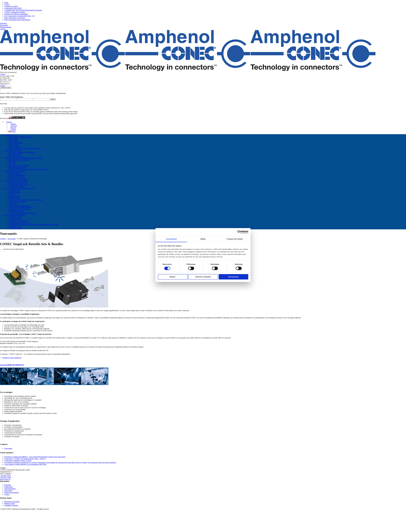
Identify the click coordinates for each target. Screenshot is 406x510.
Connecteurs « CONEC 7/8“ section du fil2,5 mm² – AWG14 (24, 459)
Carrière (2, 29)
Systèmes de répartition (16, 211)
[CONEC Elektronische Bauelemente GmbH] (187, 70)
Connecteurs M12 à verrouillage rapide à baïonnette (25, 200)
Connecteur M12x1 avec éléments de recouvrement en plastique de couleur (33, 224)
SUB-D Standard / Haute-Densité (19, 137)
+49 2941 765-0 (5, 475)
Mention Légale (9, 503)
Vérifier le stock (5, 88)
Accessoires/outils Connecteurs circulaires (22, 213)
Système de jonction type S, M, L (19, 223)
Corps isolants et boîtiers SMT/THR (20, 207)
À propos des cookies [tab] (235, 239)
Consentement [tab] (171, 239)
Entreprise (3, 23)
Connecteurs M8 (14, 190)
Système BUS (13, 204)
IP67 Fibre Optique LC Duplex (18, 165)
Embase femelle (13, 198)
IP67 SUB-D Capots (15, 156)
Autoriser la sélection (203, 277)
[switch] (191, 268)
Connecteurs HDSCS (15, 228)
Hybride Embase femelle (16, 177)
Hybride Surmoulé (14, 173)
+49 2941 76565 (5, 477)
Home (6, 2)
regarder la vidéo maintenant (11, 358)
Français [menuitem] (9, 122)
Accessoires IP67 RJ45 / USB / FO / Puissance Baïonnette (27, 169)
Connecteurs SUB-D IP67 (13, 8)
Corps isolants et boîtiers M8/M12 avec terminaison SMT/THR (25, 464)
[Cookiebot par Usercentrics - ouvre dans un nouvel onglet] (239, 232)
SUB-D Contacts (14, 146)
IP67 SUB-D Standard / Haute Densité (21, 152)
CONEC (3, 239)
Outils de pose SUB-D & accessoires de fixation (24, 148)
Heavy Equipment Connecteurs (14, 18)
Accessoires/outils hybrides (17, 179)
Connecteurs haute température (18, 205)
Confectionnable (13, 196)
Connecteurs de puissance (17, 202)
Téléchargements (5, 27)
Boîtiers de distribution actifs (17, 183)
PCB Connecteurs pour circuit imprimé (17, 20)
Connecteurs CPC (14, 226)
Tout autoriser (233, 277)
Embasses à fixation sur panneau (19, 209)
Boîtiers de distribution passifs (18, 184)
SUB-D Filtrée (13, 141)
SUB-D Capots (13, 145)
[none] (205, 126)
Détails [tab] (203, 239)
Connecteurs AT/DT (15, 217)
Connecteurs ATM (14, 219)
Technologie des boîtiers (16, 186)
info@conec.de (5, 479)
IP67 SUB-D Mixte (15, 154)
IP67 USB (11, 164)
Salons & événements (11, 492)
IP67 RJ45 (12, 162)
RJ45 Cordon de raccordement (18, 160)
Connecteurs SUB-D (11, 6)
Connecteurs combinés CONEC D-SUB (17, 460)
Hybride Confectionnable (16, 175)
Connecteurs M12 (14, 192)
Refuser (173, 277)
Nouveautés (4, 25)
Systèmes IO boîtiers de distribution (16, 14)
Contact (6, 4)
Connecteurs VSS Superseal (17, 221)
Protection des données (12, 501)
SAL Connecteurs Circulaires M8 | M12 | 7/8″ (19, 16)
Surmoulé (11, 194)
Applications (8, 487)
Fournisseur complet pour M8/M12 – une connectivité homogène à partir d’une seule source (34, 457)
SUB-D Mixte (13, 139)
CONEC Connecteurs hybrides (14, 12)
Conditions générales (11, 505)
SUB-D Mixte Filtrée (15, 143)
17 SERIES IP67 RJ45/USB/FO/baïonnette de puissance (23, 10)
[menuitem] (8, 122)
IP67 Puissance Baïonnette (17, 167)
